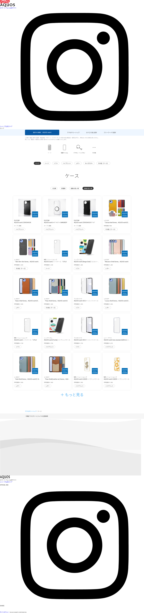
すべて (37, 163)
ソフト (56, 163)
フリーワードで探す (110, 132)
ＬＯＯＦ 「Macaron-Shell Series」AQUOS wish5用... (116, 262)
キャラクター (89, 163)
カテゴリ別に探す (91, 132)
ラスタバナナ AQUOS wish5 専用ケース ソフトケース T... (86, 301)
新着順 (63, 188)
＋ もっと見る (72, 394)
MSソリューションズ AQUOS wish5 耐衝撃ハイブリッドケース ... (86, 379)
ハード (47, 163)
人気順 (54, 188)
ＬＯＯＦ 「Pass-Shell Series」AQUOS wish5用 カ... (56, 301)
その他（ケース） (103, 163)
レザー (78, 163)
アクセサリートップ (73, 132)
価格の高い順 (75, 188)
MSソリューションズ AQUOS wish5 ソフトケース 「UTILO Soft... (25, 340)
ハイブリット (67, 163)
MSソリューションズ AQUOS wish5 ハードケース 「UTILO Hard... (55, 262)
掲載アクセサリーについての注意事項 (37, 416)
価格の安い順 (88, 188)
